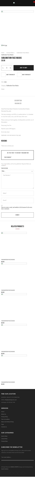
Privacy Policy (4, 416)
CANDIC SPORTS (14, 467)
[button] (33, 3)
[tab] (18, 100)
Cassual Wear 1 (10, 52)
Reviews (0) (18, 103)
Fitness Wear (4, 441)
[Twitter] (9, 89)
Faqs (2, 424)
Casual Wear (4, 438)
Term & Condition (5, 419)
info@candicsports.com (11, 399)
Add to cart (23, 68)
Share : (3, 89)
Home (2, 52)
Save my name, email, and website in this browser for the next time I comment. (16, 208)
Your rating (4, 168)
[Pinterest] (14, 89)
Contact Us (4, 426)
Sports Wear (4, 436)
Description (18, 101)
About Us (3, 414)
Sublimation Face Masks (23, 52)
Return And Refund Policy (7, 421)
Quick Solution (4, 469)
